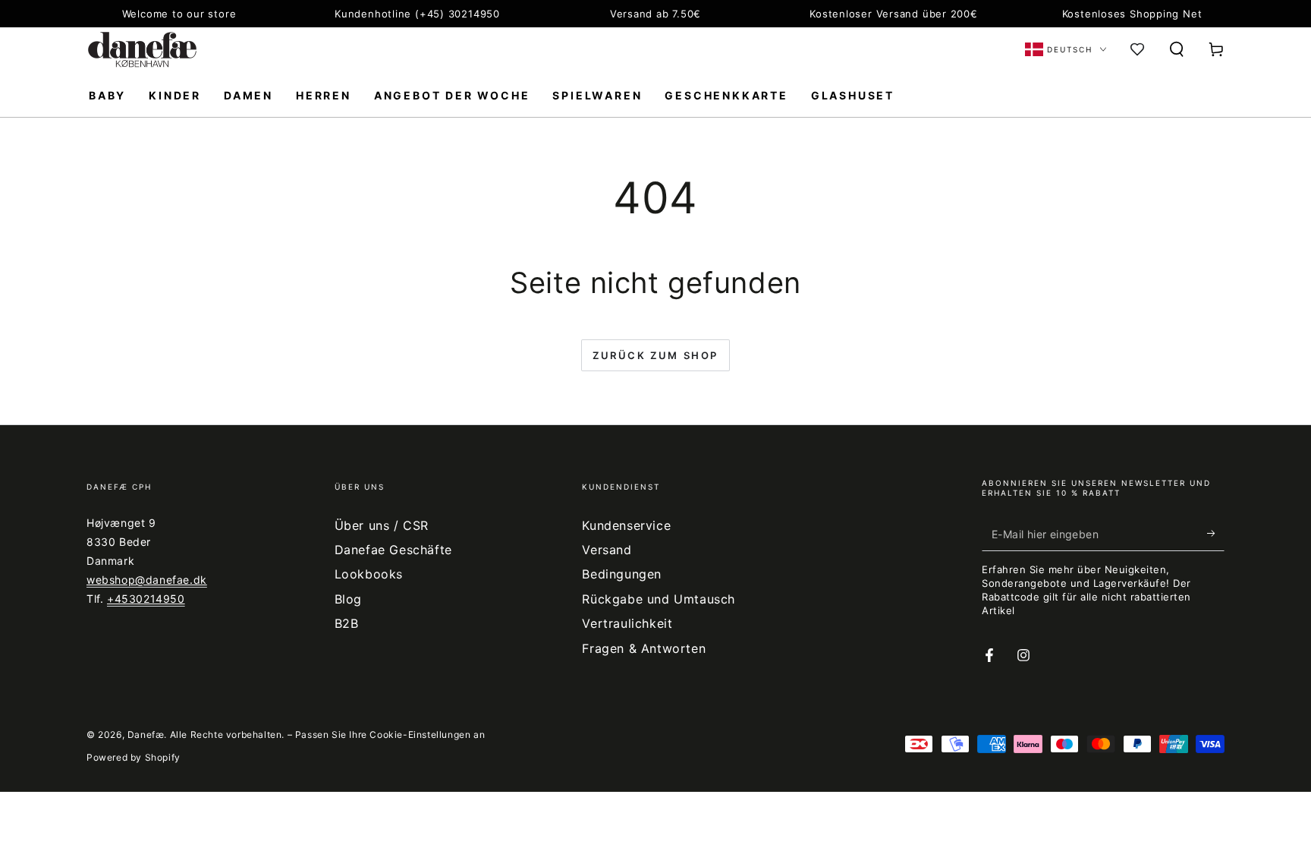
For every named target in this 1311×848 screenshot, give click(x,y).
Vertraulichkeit (627, 623)
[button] (1176, 49)
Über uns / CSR (382, 525)
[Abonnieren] (1216, 533)
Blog (348, 599)
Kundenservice (626, 525)
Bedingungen (622, 574)
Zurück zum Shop (655, 355)
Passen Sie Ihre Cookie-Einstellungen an (390, 734)
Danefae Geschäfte (393, 549)
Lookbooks (369, 574)
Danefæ (146, 734)
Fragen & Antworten (644, 648)
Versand (606, 549)
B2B (347, 623)
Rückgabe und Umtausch (658, 599)
